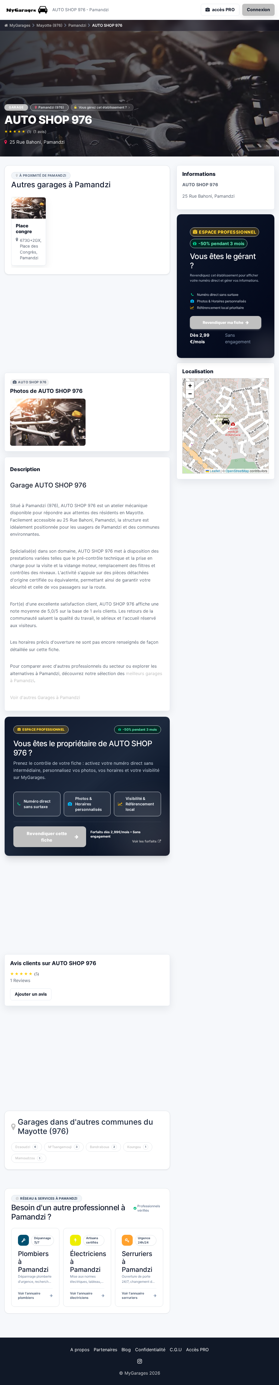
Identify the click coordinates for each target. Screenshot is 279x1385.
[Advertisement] (87, 323)
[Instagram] (139, 1361)
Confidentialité (150, 1349)
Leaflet (214, 470)
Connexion (258, 9)
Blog (126, 1349)
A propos (79, 1349)
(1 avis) (39, 131)
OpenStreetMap (237, 470)
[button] (225, 421)
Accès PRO (197, 1349)
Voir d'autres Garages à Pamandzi (45, 697)
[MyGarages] (26, 9)
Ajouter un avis (31, 994)
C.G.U (176, 1349)
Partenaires (105, 1349)
